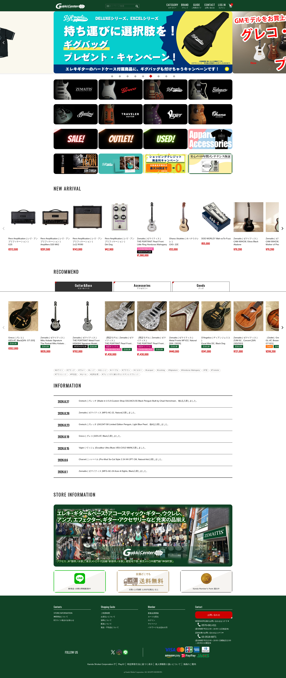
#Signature (173, 370)
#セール (83, 374)
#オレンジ (102, 370)
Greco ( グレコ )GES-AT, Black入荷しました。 (90, 437)
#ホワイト (59, 370)
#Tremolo (215, 370)
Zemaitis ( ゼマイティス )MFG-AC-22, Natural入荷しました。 (97, 413)
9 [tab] (174, 76)
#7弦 (205, 370)
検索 (137, 6)
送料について (106, 620)
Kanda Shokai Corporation (100, 664)
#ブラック (71, 370)
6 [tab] (151, 76)
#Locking (161, 370)
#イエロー (138, 370)
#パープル (114, 370)
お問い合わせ (209, 6)
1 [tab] (112, 76)
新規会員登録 (153, 613)
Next (282, 43)
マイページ (152, 624)
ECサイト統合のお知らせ (64, 620)
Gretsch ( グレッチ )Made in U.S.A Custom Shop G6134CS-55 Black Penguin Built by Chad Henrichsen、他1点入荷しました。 (128, 401)
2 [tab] (120, 76)
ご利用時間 (105, 613)
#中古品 (73, 374)
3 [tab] (127, 76)
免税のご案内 (189, 664)
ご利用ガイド (196, 6)
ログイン (222, 6)
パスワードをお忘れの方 (158, 627)
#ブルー (82, 370)
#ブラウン (126, 370)
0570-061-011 (209, 625)
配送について (106, 624)
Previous (4, 43)
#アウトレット (61, 374)
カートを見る (153, 617)
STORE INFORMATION (63, 613)
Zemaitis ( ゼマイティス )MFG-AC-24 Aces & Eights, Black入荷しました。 (103, 472)
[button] (3, 228)
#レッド (91, 370)
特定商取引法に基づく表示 (140, 664)
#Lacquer (150, 370)
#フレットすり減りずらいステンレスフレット (120, 374)
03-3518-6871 (209, 637)
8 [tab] (166, 76)
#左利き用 (94, 374)
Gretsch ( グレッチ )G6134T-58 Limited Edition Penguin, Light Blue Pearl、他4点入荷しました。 (114, 425)
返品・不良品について (110, 627)
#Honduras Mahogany (190, 370)
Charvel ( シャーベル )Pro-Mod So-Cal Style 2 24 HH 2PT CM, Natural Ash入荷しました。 (111, 460)
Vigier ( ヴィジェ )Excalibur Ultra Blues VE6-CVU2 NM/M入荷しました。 (102, 448)
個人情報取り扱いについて (168, 664)
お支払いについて (108, 617)
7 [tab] (158, 76)
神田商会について (61, 617)
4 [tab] (135, 76)
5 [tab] (143, 76)
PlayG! (121, 664)
